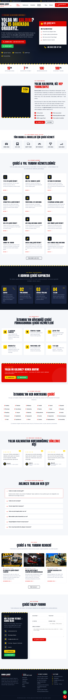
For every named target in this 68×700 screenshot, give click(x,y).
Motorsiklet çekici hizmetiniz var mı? (18, 516)
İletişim (51, 5)
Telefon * (51, 615)
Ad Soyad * (35, 615)
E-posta (34, 621)
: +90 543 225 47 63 (14, 41)
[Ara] (65, 697)
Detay (5, 190)
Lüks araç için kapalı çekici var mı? (17, 511)
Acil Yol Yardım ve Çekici (42, 678)
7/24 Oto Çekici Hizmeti (42, 676)
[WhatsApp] (65, 692)
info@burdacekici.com (16, 1)
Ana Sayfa (18, 5)
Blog (46, 5)
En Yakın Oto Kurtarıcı (42, 680)
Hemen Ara (10, 651)
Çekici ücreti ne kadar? (15, 501)
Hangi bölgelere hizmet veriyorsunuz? (18, 521)
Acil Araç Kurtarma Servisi (42, 691)
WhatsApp (10, 655)
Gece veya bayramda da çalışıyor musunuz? (20, 527)
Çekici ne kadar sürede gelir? (16, 491)
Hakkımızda (25, 5)
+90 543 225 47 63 (5, 1)
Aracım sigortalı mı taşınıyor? (16, 506)
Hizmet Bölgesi (39, 5)
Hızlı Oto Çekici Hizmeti (42, 689)
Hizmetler (32, 5)
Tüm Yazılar (33, 587)
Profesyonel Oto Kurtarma (43, 684)
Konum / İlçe (52, 621)
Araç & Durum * (36, 626)
